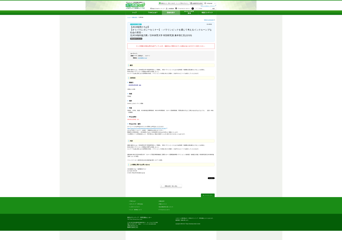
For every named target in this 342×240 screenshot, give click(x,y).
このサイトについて (135, 206)
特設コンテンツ (163, 204)
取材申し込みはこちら (132, 227)
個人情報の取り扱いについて (166, 206)
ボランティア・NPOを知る (136, 204)
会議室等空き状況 (197, 3)
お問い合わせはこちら (132, 225)
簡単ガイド (175, 3)
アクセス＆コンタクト (164, 209)
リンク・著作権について (136, 209)
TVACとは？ (133, 201)
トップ (129, 17)
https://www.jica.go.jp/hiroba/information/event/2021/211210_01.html (146, 128)
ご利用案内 (171, 8)
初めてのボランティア (158, 8)
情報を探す (134, 17)
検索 (213, 8)
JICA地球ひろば (142, 58)
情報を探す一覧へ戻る (171, 186)
